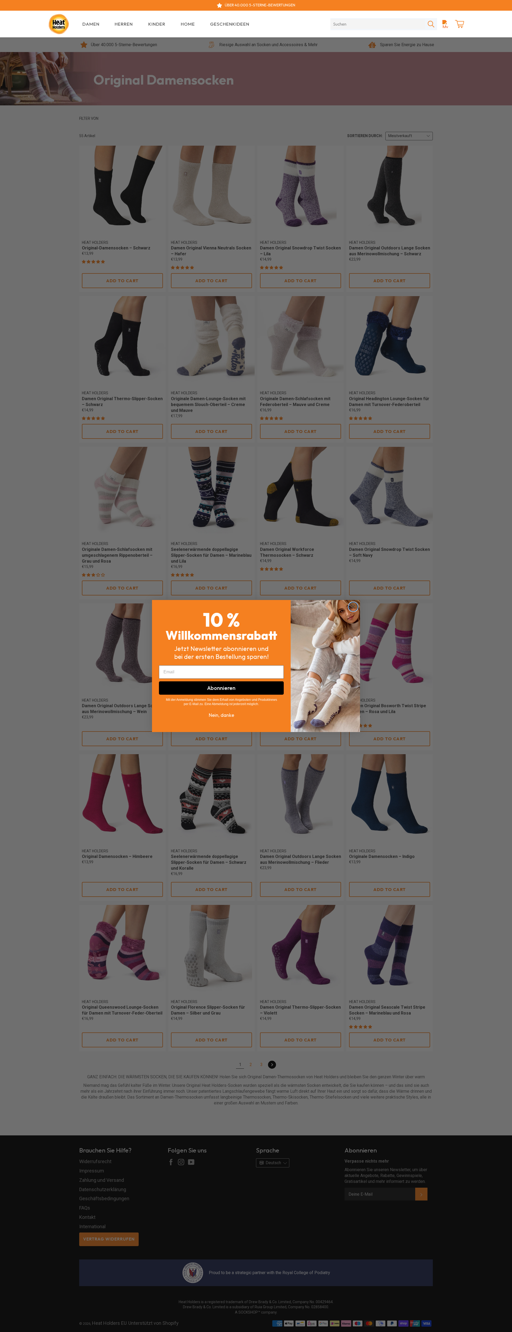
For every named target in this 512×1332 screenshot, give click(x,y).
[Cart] (459, 24)
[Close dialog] (353, 606)
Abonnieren (221, 688)
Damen (90, 24)
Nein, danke (221, 715)
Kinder (156, 24)
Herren (124, 24)
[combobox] (377, 24)
